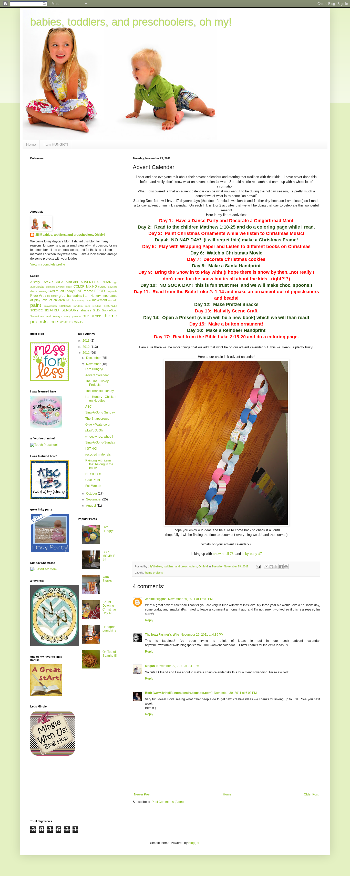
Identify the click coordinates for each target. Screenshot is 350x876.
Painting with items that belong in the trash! (99, 464)
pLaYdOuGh (94, 430)
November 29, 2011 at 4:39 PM (202, 634)
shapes (86, 310)
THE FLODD (92, 316)
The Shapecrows (97, 418)
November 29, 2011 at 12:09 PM (190, 599)
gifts (47, 295)
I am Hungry (92, 296)
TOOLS (54, 322)
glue (62, 295)
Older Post (311, 794)
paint (35, 305)
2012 (86, 347)
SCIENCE (36, 310)
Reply (149, 620)
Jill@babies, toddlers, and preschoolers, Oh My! (70, 235)
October (92, 493)
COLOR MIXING (85, 286)
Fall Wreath (93, 486)
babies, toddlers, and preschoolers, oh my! (131, 22)
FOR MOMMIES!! (108, 556)
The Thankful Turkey (99, 391)
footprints (111, 291)
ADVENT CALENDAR (96, 282)
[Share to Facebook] (281, 566)
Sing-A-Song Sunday (100, 412)
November (93, 364)
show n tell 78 (223, 554)
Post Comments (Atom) (168, 802)
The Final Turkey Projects (97, 383)
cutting (102, 286)
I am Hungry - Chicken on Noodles (100, 398)
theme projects (154, 572)
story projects (72, 316)
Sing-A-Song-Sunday (100, 442)
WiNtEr (78, 322)
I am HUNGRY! (56, 144)
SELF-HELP (51, 310)
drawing (42, 291)
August (91, 505)
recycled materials (98, 454)
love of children (53, 300)
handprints (74, 296)
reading (96, 305)
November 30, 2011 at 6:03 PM (235, 693)
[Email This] (266, 566)
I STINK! (91, 448)
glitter (54, 295)
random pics (82, 305)
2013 (86, 340)
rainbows (65, 305)
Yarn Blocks (107, 579)
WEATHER (67, 322)
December (93, 358)
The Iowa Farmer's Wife (162, 634)
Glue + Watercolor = (99, 424)
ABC (76, 282)
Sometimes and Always (46, 316)
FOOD (99, 291)
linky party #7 (252, 554)
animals (50, 286)
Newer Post (142, 794)
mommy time (82, 300)
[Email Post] (258, 566)
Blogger (193, 843)
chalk (69, 286)
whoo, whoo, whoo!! (99, 436)
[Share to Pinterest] (286, 566)
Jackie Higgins (156, 599)
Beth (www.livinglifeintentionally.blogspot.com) (178, 693)
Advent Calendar (97, 375)
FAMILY (53, 291)
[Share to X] (276, 566)
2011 (86, 353)
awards (60, 286)
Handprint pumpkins (109, 628)
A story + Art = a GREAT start (51, 282)
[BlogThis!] (271, 566)
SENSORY (70, 310)
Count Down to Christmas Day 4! (109, 607)
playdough (50, 305)
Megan (150, 666)
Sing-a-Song (109, 310)
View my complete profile (47, 264)
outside (112, 300)
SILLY (96, 310)
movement (99, 300)
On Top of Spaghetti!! (109, 655)
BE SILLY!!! (93, 474)
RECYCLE (110, 305)
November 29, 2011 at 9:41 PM (177, 666)
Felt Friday (66, 291)
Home (31, 144)
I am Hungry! (94, 369)
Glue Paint (92, 480)
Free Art (37, 295)
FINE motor (83, 291)
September (94, 499)
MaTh (70, 300)
